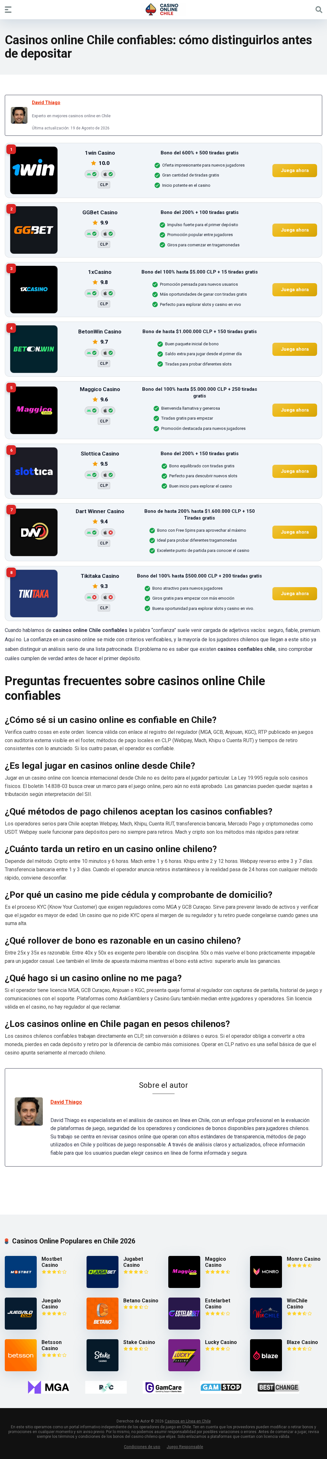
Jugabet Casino (133, 1262)
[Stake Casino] (102, 1369)
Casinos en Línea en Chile (188, 1421)
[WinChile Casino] (266, 1328)
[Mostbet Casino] (21, 1286)
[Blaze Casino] (266, 1369)
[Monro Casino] (266, 1286)
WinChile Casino (297, 1304)
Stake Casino (139, 1342)
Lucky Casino (221, 1342)
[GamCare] (163, 1387)
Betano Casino (140, 1301)
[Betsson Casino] (21, 1369)
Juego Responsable (185, 1446)
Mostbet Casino (52, 1262)
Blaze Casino (302, 1342)
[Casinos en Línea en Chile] (163, 9)
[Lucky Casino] (184, 1369)
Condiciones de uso (142, 1446)
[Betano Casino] (102, 1328)
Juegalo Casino (51, 1304)
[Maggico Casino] (184, 1286)
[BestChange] (278, 1387)
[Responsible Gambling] (106, 1387)
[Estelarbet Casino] (184, 1328)
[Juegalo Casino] (21, 1328)
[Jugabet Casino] (102, 1286)
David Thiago (46, 102)
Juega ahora (295, 170)
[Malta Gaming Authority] (48, 1387)
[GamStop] (221, 1387)
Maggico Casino (215, 1262)
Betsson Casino (52, 1345)
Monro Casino (304, 1259)
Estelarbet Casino (217, 1304)
